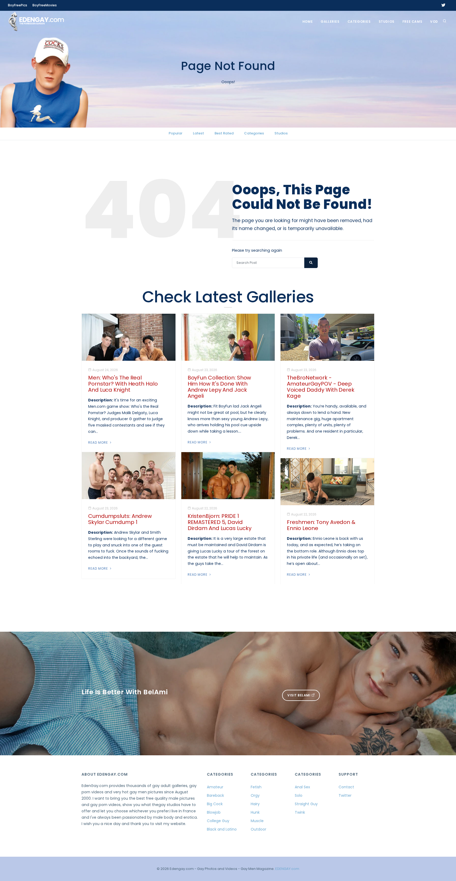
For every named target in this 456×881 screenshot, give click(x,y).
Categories (359, 21)
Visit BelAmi (299, 695)
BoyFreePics (17, 5)
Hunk (255, 812)
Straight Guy (306, 804)
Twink (300, 812)
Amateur (215, 787)
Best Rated (224, 133)
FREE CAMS (412, 21)
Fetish (256, 787)
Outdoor (258, 829)
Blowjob (214, 812)
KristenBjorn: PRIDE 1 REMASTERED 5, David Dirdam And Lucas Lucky (219, 522)
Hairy (255, 804)
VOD (434, 21)
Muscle (257, 820)
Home (307, 21)
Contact (346, 787)
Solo (298, 795)
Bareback (215, 795)
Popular (175, 133)
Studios (387, 21)
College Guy (218, 820)
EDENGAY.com (287, 868)
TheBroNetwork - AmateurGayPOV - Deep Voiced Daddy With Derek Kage (320, 387)
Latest (198, 133)
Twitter (345, 795)
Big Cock (215, 804)
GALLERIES (330, 21)
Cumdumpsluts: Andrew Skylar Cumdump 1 (120, 519)
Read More (98, 442)
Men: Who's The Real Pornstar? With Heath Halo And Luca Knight (123, 383)
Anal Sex (302, 787)
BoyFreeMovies (44, 5)
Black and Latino (222, 829)
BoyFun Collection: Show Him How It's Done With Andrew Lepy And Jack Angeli (219, 387)
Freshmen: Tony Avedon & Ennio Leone (321, 525)
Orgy (255, 795)
